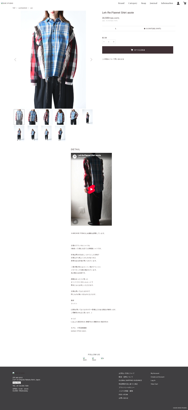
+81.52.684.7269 (22, 386)
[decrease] (104, 42)
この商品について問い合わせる (113, 59)
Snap (143, 3)
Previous (16, 59)
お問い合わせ (123, 398)
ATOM (125, 394)
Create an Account (157, 377)
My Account (155, 373)
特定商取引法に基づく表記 (128, 384)
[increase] (113, 42)
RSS (120, 394)
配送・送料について (126, 377)
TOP (14, 8)
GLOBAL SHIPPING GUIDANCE (130, 380)
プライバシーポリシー (126, 387)
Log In (153, 380)
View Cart (154, 384)
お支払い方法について (126, 373)
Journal (153, 3)
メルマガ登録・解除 (126, 391)
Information (167, 3)
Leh (31, 8)
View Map (16, 383)
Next (90, 59)
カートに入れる (139, 50)
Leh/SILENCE (22, 8)
